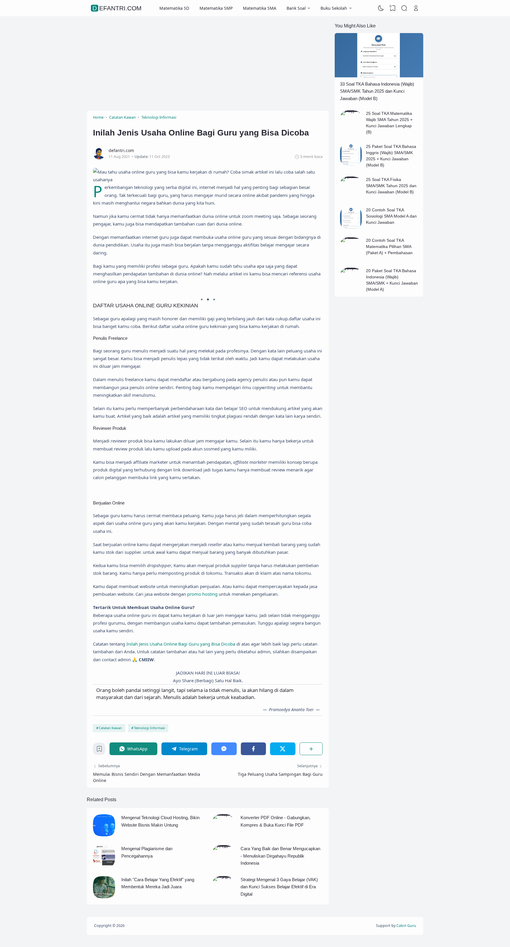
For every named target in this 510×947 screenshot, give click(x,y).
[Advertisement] (208, 63)
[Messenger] (224, 748)
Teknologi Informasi (149, 728)
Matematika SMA (259, 8)
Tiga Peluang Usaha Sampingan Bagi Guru (280, 774)
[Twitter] (282, 748)
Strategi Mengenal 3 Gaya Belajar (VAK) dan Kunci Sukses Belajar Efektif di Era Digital (279, 887)
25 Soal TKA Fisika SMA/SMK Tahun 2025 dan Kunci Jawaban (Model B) (391, 185)
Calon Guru (406, 925)
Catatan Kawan (110, 728)
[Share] (311, 748)
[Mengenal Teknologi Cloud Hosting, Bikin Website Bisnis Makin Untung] (104, 834)
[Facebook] (253, 748)
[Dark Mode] (381, 8)
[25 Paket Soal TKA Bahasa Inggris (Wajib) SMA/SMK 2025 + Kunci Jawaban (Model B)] (351, 164)
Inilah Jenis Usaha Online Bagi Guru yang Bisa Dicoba (180, 644)
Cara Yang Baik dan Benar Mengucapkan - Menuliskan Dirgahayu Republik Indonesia (280, 856)
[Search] (404, 8)
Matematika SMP (216, 8)
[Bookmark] (99, 750)
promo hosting (202, 594)
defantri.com (117, 8)
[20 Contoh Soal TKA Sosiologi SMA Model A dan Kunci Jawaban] (351, 227)
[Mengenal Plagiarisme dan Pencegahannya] (104, 865)
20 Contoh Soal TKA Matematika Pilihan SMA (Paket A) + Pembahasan (389, 246)
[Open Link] (416, 8)
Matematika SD (174, 8)
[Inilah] (104, 896)
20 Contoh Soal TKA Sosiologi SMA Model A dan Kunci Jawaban (391, 216)
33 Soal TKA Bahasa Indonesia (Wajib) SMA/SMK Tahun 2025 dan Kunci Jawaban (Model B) (377, 91)
